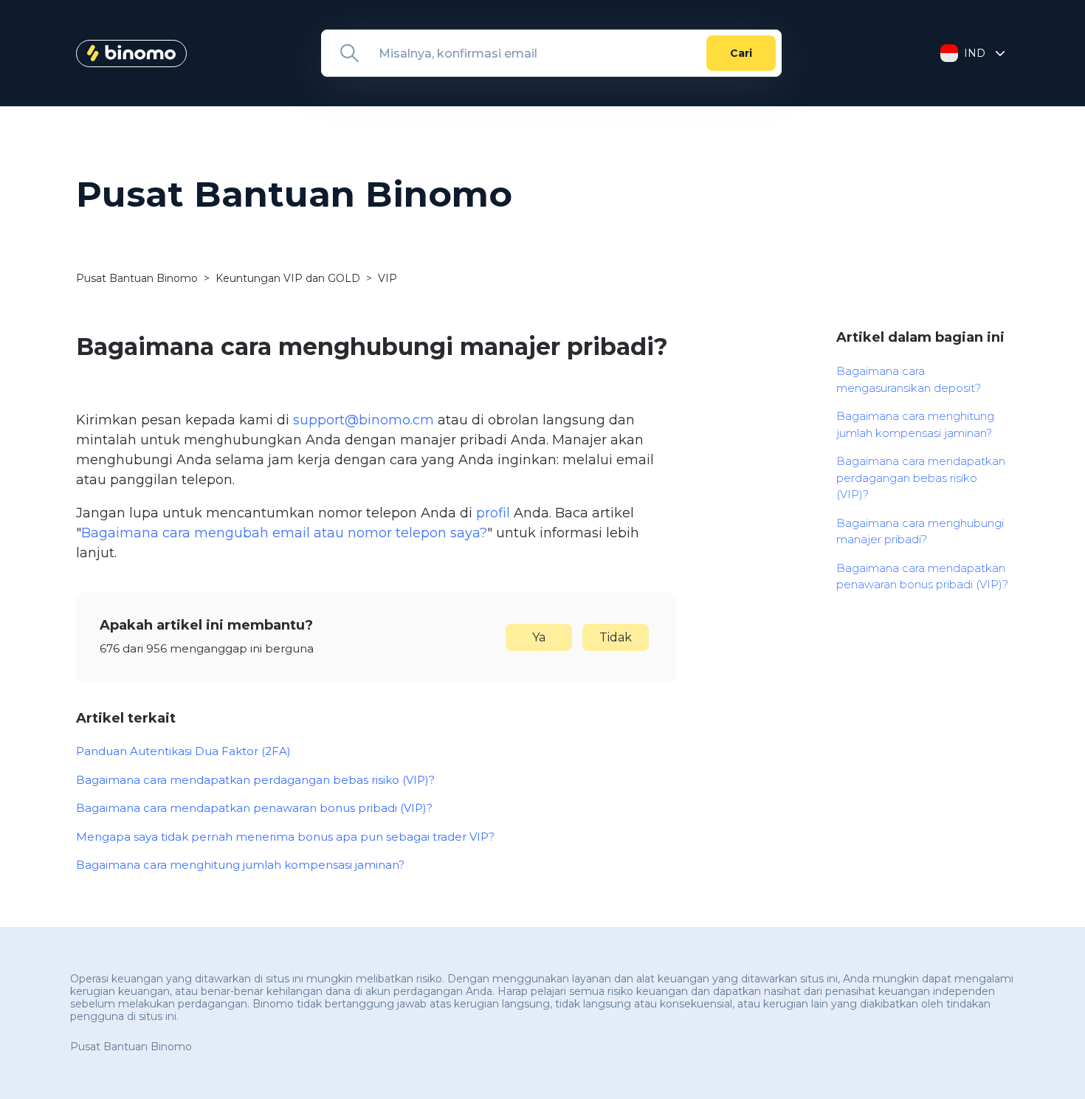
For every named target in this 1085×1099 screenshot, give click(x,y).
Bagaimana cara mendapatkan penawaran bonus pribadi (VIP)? (254, 808)
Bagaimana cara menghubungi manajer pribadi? (920, 531)
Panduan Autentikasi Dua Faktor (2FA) (183, 751)
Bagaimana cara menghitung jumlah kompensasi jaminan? (240, 865)
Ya (538, 637)
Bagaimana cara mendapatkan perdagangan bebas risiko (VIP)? (255, 780)
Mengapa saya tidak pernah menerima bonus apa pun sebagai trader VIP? (285, 837)
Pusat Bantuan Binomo (137, 278)
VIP (387, 278)
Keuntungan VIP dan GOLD (288, 278)
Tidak (615, 637)
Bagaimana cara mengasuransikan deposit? (908, 379)
